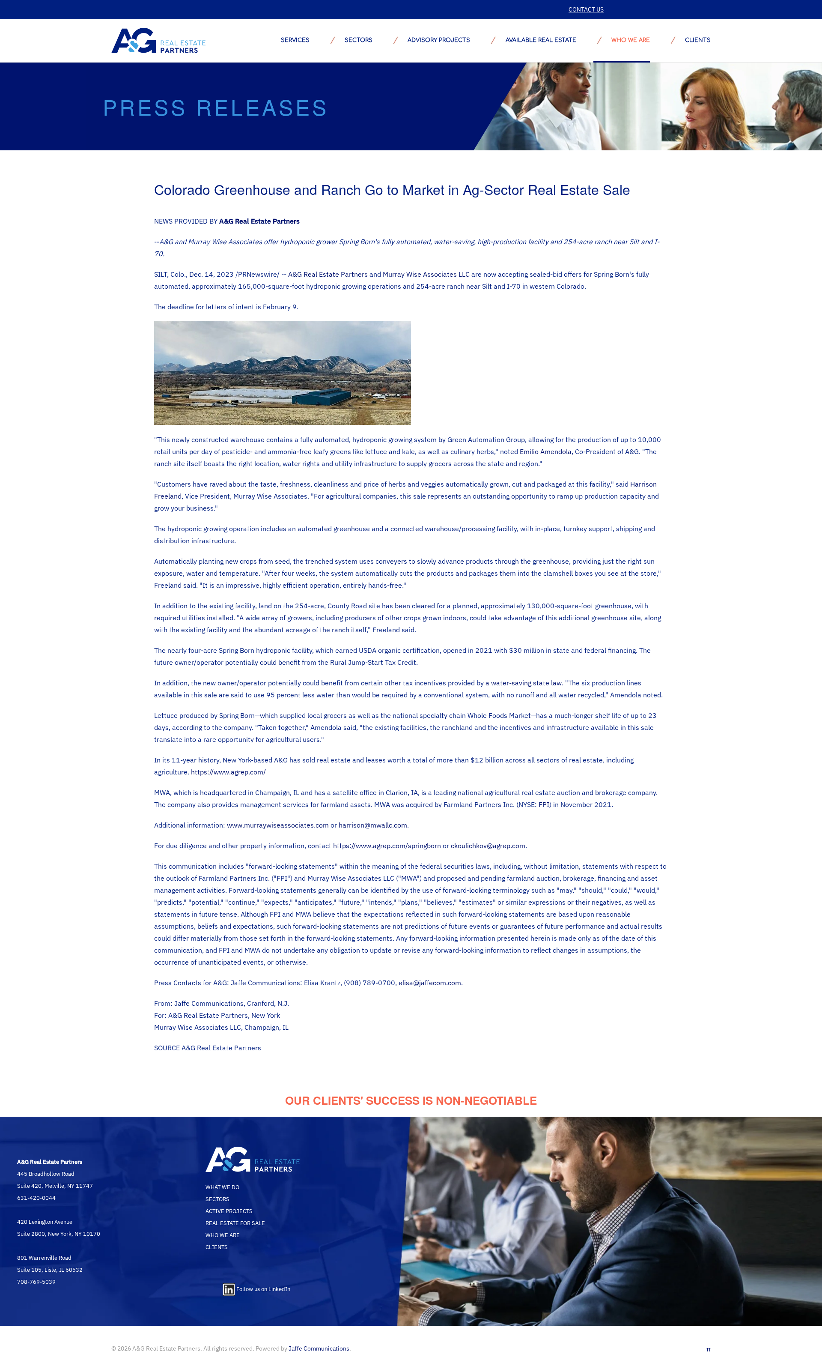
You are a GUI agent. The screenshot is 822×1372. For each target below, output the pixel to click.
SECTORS (358, 40)
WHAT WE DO (222, 1187)
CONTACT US (586, 9)
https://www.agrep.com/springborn (387, 845)
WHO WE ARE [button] (630, 40)
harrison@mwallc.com (373, 825)
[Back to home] (158, 40)
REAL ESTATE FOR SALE (235, 1223)
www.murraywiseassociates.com (278, 825)
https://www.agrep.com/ (228, 772)
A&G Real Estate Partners (328, 274)
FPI (544, 804)
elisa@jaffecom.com (430, 982)
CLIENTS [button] (698, 40)
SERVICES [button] (295, 40)
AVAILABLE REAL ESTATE (541, 40)
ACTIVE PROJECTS (229, 1211)
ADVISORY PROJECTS (439, 40)
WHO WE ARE (223, 1235)
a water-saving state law (523, 683)
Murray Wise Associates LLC (426, 274)
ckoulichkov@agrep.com (488, 845)
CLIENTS (217, 1247)
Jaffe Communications (319, 1348)
